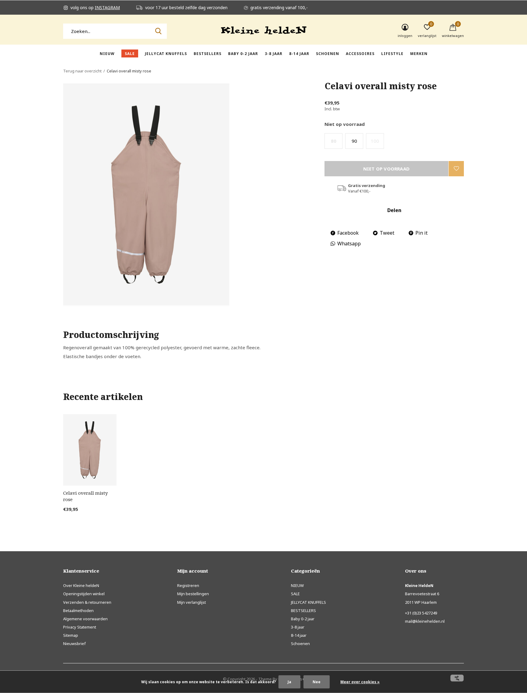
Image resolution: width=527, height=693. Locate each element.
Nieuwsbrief (74, 643)
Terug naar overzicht (82, 71)
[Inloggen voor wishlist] (456, 168)
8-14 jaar (299, 53)
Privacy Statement (79, 627)
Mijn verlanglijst (191, 602)
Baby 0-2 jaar (243, 53)
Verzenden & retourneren (87, 602)
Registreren (188, 585)
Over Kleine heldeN (81, 585)
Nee (317, 681)
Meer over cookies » (360, 681)
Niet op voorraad (386, 169)
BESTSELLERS (207, 53)
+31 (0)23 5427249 (421, 613)
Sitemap (70, 635)
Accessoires (360, 53)
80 (333, 141)
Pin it (421, 232)
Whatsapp (349, 243)
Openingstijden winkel (84, 593)
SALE (130, 53)
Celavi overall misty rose (85, 496)
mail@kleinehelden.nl (425, 621)
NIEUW (107, 53)
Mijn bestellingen (193, 593)
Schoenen (327, 53)
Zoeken (158, 31)
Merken (419, 53)
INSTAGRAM (107, 7)
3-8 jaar (273, 53)
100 (375, 141)
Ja (289, 681)
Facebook (348, 232)
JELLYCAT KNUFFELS (166, 53)
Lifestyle (392, 53)
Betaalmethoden (78, 610)
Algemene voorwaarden (85, 619)
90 (354, 141)
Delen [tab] (394, 210)
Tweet (387, 232)
